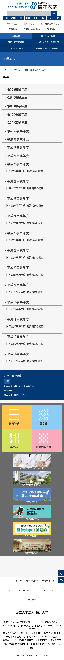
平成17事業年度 (18, 336)
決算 (7, 381)
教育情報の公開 (32, 553)
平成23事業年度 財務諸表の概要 (26, 240)
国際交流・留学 (16, 49)
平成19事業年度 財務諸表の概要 (26, 309)
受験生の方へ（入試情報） (48, 49)
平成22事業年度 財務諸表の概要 (26, 257)
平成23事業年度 (18, 233)
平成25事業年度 (18, 198)
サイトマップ (16, 581)
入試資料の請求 (32, 519)
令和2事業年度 (17, 122)
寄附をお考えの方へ (33, 29)
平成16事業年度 (18, 354)
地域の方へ (14, 29)
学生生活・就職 (48, 36)
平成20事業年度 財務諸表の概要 (26, 292)
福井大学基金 (32, 502)
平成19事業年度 (18, 302)
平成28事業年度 (18, 155)
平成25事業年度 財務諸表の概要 (26, 205)
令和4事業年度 (17, 106)
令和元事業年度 (18, 131)
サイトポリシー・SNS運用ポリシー (19, 590)
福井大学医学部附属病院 (32, 485)
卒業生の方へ (28, 24)
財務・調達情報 (31, 70)
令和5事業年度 (17, 97)
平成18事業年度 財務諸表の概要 (26, 326)
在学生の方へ (11, 24)
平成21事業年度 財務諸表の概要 (26, 274)
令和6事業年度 (17, 89)
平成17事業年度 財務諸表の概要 (26, 343)
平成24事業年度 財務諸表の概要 (26, 223)
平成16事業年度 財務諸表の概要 (26, 361)
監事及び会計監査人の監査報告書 (19, 386)
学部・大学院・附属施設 (48, 42)
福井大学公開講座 (32, 536)
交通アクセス (48, 581)
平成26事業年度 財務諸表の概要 (26, 188)
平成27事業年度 (18, 164)
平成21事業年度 (18, 267)
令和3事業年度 (17, 114)
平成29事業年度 (18, 147)
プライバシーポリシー (49, 590)
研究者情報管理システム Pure (32, 468)
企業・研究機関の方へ (49, 24)
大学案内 (16, 36)
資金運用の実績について (15, 395)
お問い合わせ (32, 581)
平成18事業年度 (18, 319)
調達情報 (8, 391)
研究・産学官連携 (16, 42)
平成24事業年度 (18, 215)
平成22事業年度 (18, 250)
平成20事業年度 (18, 284)
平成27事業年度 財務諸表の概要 (26, 171)
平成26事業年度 (18, 181)
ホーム (5, 70)
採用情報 (51, 29)
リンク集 (32, 600)
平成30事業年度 (18, 139)
